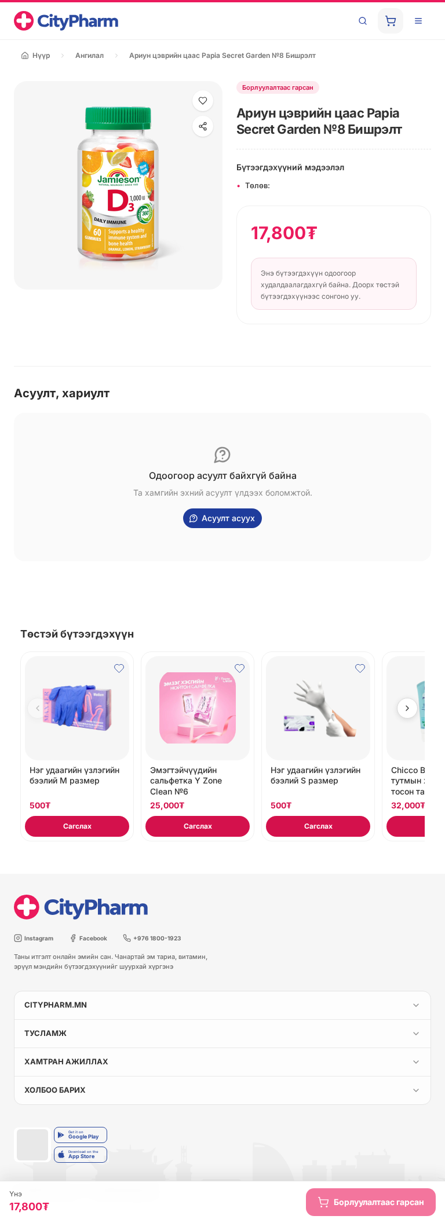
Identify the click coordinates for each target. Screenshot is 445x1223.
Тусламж (45, 1033)
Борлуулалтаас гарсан (379, 1202)
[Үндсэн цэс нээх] (418, 21)
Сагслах (77, 826)
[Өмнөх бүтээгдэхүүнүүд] (37, 708)
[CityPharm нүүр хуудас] (66, 21)
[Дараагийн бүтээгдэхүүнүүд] (407, 708)
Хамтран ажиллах (66, 1061)
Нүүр (41, 55)
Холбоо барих (55, 1089)
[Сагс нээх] (390, 21)
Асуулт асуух (228, 518)
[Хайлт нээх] (362, 21)
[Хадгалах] (202, 100)
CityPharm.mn (55, 1004)
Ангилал (89, 55)
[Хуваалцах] (202, 126)
